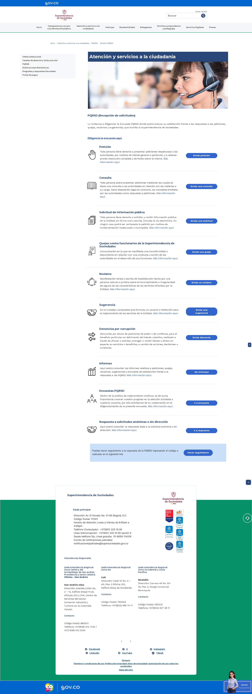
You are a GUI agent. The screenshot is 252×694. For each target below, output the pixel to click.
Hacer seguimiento (198, 452)
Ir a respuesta (201, 430)
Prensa (212, 27)
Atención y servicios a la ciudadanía (88, 27)
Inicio (39, 27)
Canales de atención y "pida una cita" (40, 60)
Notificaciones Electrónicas (35, 68)
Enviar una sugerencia (201, 311)
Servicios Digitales (195, 27)
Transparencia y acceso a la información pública (59, 27)
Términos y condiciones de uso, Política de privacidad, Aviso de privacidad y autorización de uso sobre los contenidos (126, 665)
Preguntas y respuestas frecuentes (39, 71)
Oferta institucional (31, 57)
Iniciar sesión (201, 11)
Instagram (159, 649)
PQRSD (25, 64)
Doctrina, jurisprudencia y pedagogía (169, 27)
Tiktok (159, 653)
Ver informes (201, 372)
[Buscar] (203, 16)
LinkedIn (94, 653)
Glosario (126, 660)
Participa (109, 27)
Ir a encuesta (201, 403)
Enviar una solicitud (201, 221)
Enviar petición (201, 155)
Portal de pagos (30, 75)
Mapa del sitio (126, 670)
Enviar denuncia (201, 337)
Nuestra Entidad (127, 27)
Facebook (94, 649)
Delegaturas (146, 27)
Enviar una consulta (201, 186)
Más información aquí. (165, 258)
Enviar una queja (201, 252)
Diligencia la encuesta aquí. (105, 138)
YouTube (127, 653)
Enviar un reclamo (201, 282)
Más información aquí (161, 227)
